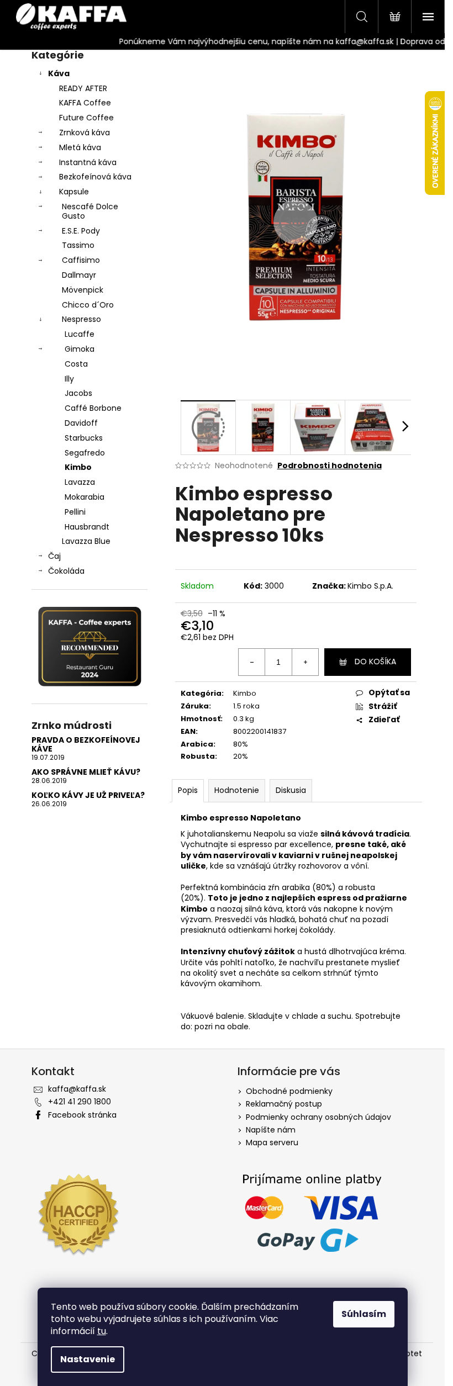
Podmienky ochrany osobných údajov (318, 1117)
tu (101, 1331)
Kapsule (74, 191)
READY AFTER (83, 88)
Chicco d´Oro (88, 304)
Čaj (54, 556)
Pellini (75, 511)
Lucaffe (79, 334)
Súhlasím (363, 1314)
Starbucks (84, 437)
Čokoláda (66, 570)
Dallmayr (79, 275)
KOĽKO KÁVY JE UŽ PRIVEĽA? (88, 795)
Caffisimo (81, 260)
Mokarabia (84, 496)
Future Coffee (86, 117)
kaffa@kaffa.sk (77, 1088)
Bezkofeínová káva (95, 176)
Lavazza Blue (86, 541)
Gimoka (79, 349)
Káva (59, 73)
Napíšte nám (271, 1129)
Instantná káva (88, 162)
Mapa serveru (272, 1142)
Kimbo (78, 467)
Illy (69, 378)
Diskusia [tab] (291, 790)
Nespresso (81, 319)
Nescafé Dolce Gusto (90, 211)
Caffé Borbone (93, 408)
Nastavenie (87, 1359)
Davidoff (81, 423)
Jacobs (78, 393)
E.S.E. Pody (81, 230)
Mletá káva (80, 147)
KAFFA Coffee (85, 102)
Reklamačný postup (284, 1103)
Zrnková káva (84, 132)
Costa (76, 363)
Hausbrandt (87, 526)
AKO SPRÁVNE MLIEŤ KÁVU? (85, 772)
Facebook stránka (82, 1114)
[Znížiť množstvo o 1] (252, 662)
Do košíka (375, 661)
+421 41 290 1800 (79, 1101)
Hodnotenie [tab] (236, 790)
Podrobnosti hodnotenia (329, 466)
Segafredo (85, 452)
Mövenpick (82, 289)
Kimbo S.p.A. (370, 585)
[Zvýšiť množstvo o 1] (305, 662)
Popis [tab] (188, 790)
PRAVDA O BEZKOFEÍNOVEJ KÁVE (85, 744)
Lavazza (80, 482)
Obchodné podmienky (289, 1091)
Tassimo (78, 245)
